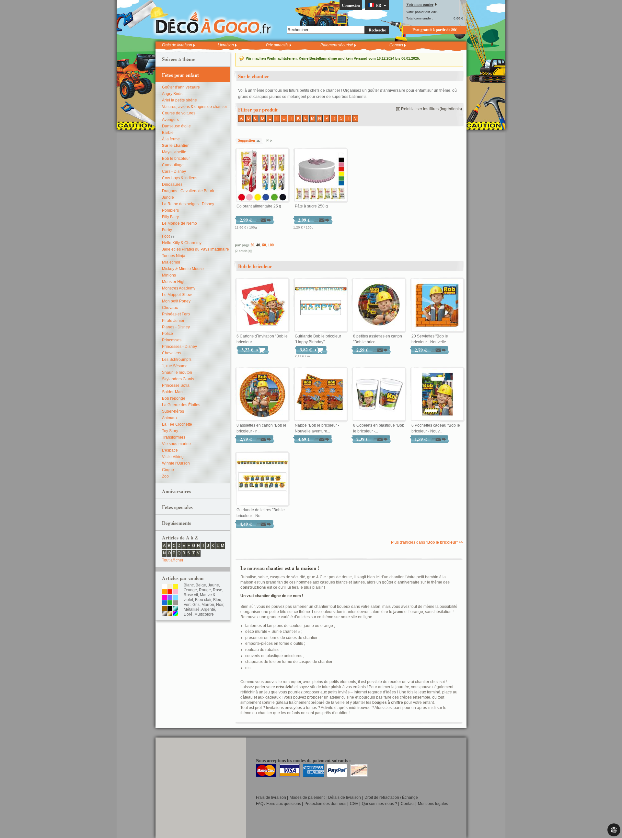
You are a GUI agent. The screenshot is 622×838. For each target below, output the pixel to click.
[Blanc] (164, 586)
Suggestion (246, 140)
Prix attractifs (277, 45)
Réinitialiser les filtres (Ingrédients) (431, 109)
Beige (201, 585)
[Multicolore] (175, 614)
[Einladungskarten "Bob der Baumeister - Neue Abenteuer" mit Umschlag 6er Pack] (262, 305)
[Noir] (169, 609)
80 (264, 245)
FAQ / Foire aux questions (278, 803)
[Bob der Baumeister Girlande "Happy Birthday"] (320, 305)
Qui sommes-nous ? (379, 803)
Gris (196, 604)
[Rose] (175, 592)
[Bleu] (164, 603)
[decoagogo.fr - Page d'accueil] (215, 22)
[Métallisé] (175, 609)
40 (258, 245)
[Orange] (164, 592)
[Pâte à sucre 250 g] (320, 175)
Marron (208, 604)
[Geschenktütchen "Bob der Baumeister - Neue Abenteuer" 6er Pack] (437, 394)
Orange (190, 590)
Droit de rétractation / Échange (391, 797)
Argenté (208, 609)
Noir (219, 604)
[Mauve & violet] (169, 598)
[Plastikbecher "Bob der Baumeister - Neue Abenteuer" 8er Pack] (379, 394)
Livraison (226, 45)
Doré (188, 614)
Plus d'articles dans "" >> (427, 542)
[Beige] (169, 586)
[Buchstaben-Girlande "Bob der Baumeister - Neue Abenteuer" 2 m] (262, 479)
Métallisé (192, 609)
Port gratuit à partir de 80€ (434, 29)
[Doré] (169, 614)
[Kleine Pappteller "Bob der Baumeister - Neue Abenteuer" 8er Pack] (379, 305)
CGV (354, 803)
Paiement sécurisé (336, 45)
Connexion (351, 5)
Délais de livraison (344, 797)
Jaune (213, 585)
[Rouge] (169, 592)
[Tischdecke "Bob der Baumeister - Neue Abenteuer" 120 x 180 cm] (320, 394)
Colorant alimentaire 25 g (258, 206)
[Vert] (169, 603)
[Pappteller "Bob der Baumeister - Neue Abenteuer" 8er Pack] (262, 394)
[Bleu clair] (175, 598)
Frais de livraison (177, 45)
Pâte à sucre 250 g (311, 206)
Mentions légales (433, 803)
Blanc (189, 585)
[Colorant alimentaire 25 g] (262, 175)
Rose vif (191, 595)
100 (271, 245)
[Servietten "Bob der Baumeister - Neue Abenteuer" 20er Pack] (437, 305)
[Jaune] (175, 586)
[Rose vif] (164, 598)
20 (252, 245)
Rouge (205, 590)
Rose (217, 590)
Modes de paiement (307, 797)
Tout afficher (172, 560)
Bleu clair (203, 599)
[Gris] (175, 603)
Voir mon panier (419, 4)
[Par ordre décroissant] (260, 140)
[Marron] (164, 609)
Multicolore (204, 614)
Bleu (217, 599)
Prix (269, 140)
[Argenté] (164, 614)
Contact (396, 45)
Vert (187, 604)
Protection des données (325, 803)
